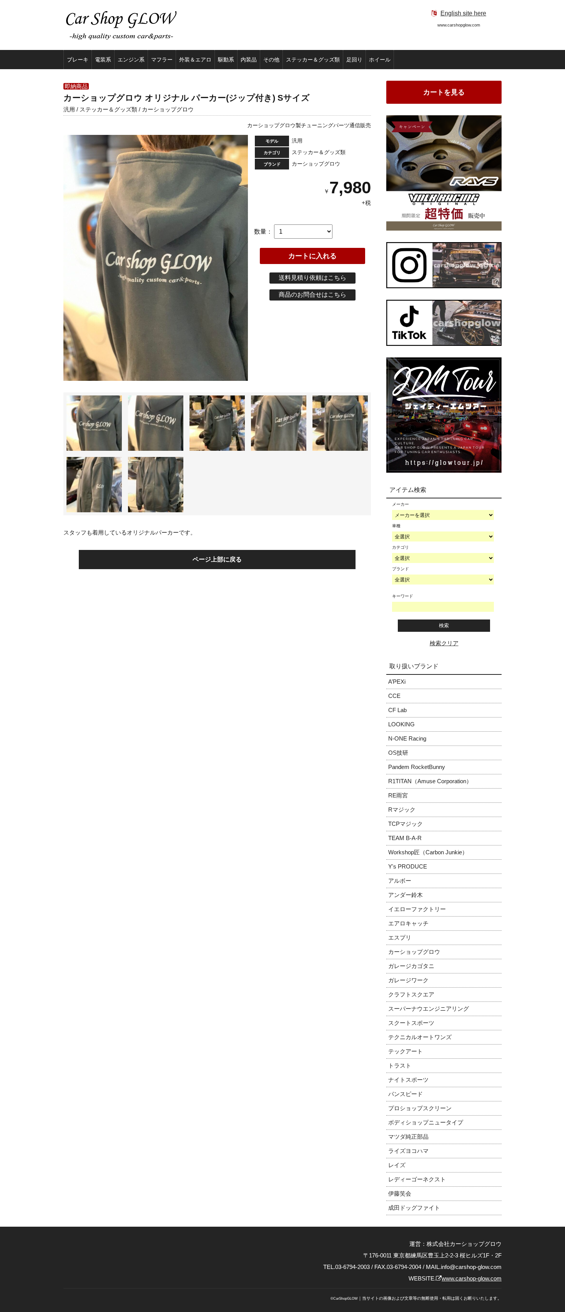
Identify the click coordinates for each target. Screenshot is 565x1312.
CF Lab (397, 710)
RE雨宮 (398, 795)
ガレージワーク (408, 980)
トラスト (399, 1065)
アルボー (399, 880)
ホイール (380, 59)
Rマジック (401, 809)
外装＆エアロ (195, 59)
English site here (463, 13)
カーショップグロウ (414, 951)
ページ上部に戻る (217, 559)
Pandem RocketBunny (416, 767)
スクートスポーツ (411, 1023)
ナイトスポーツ (408, 1079)
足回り (354, 59)
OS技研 (398, 752)
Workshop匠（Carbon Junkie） (428, 852)
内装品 (249, 59)
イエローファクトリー (417, 909)
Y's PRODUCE (407, 866)
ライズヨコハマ (408, 1151)
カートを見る (444, 92)
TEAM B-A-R (405, 838)
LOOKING (401, 724)
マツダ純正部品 (408, 1136)
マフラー (162, 59)
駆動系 (226, 59)
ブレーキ (77, 59)
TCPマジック (405, 823)
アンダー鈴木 (405, 895)
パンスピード (405, 1094)
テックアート (405, 1051)
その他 (271, 59)
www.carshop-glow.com (472, 1278)
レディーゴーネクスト (417, 1179)
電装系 (103, 59)
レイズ (396, 1165)
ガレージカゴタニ (411, 966)
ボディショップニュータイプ (425, 1122)
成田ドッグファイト (414, 1207)
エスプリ (399, 937)
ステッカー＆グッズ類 (313, 59)
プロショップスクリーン (420, 1108)
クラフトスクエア (411, 994)
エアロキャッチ (408, 923)
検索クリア (444, 643)
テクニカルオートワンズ (420, 1037)
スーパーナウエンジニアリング (428, 1008)
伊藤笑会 (399, 1193)
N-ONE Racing (407, 738)
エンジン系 (131, 59)
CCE (394, 696)
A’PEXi (396, 681)
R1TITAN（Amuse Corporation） (430, 781)
